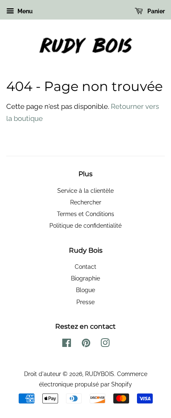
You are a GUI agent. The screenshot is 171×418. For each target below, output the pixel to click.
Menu (24, 11)
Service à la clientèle (85, 190)
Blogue (85, 289)
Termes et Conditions (85, 213)
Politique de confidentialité (85, 225)
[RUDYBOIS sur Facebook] (66, 344)
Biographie (85, 278)
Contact (85, 266)
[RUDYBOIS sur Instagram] (105, 344)
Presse (85, 301)
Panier (155, 11)
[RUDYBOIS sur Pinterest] (85, 344)
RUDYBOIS (99, 373)
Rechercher (85, 202)
